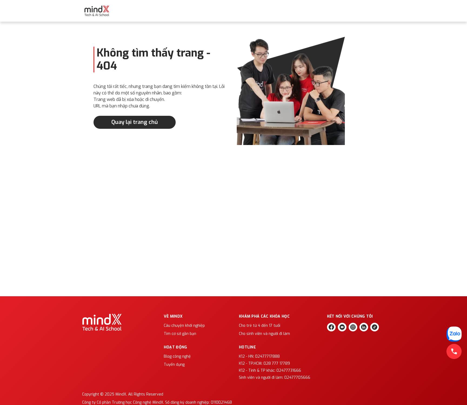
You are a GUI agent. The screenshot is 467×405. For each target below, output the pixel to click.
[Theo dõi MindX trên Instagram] (353, 327)
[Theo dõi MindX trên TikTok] (374, 327)
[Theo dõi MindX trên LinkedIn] (363, 327)
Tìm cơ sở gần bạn (180, 333)
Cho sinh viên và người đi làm (264, 333)
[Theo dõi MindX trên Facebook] (331, 327)
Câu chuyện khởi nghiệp (184, 325)
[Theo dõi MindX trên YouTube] (342, 327)
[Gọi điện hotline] (454, 351)
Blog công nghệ (177, 356)
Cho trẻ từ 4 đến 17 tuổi (259, 325)
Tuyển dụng (174, 364)
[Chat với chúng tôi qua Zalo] (454, 334)
